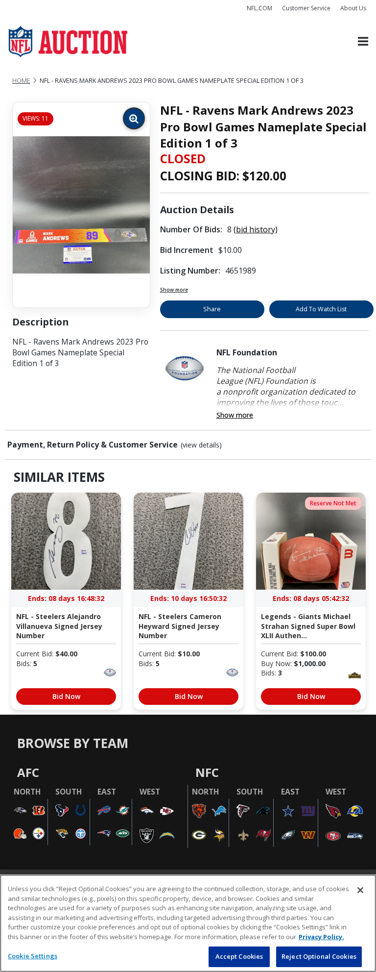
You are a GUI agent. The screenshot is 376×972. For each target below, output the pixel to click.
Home (21, 80)
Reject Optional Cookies (319, 956)
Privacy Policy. (321, 936)
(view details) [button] (201, 445)
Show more (174, 289)
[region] (188, 923)
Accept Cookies (239, 956)
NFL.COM (259, 8)
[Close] (360, 890)
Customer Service (306, 8)
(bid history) (256, 229)
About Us (353, 8)
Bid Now (66, 696)
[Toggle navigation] (363, 42)
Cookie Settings (32, 955)
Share (212, 309)
